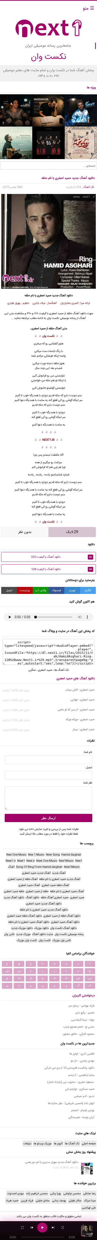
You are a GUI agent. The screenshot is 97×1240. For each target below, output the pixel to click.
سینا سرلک (90, 1200)
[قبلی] (32, 1227)
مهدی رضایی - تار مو (82, 1061)
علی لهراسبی (89, 1207)
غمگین (32, 670)
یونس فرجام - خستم (82, 1110)
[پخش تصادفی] (62, 1227)
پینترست (25, 590)
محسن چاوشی (72, 1193)
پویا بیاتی (55, 1193)
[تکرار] (22, 1227)
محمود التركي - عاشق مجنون (78, 1034)
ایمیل (9, 590)
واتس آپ (40, 590)
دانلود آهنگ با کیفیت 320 (61, 557)
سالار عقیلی (75, 1200)
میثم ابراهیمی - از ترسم (81, 1075)
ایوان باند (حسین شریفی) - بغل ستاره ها (71, 1103)
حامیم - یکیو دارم (84, 1012)
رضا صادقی (89, 1193)
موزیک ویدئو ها (43, 1143)
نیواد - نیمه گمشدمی (82, 1020)
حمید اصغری (44, 295)
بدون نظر (24, 532)
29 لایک (72, 532)
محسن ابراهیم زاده (37, 1193)
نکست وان (48, 336)
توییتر (72, 590)
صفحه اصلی (89, 1143)
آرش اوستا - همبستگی (81, 1117)
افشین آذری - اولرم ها (81, 1053)
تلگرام (88, 590)
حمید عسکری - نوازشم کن (79, 1089)
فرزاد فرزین (27, 1200)
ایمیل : (88, 767)
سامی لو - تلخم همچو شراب (78, 1027)
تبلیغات (27, 1143)
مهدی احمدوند (15, 1193)
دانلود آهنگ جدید (62, 295)
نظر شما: (87, 782)
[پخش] (42, 1227)
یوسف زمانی (59, 1200)
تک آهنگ (88, 187)
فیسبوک (56, 590)
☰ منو (88, 8)
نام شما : (87, 752)
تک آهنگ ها (61, 670)
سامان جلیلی (43, 1200)
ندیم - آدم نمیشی (84, 1096)
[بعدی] (53, 1227)
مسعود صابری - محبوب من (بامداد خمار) (70, 1082)
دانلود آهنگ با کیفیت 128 (61, 569)
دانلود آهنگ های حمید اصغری (76, 678)
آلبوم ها (58, 1143)
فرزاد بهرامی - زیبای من (81, 1005)
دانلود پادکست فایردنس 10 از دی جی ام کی (69, 1068)
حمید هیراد (12, 1200)
